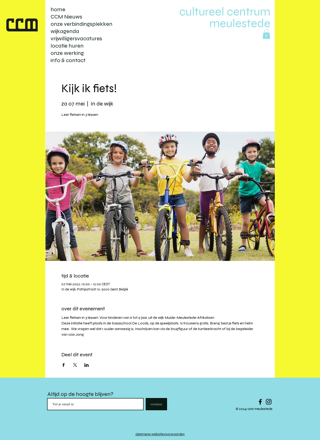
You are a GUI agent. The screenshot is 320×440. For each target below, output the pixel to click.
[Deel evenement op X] (75, 365)
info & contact (68, 60)
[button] (266, 34)
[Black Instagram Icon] (268, 402)
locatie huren (67, 45)
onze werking (67, 53)
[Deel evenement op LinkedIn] (86, 365)
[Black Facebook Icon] (260, 402)
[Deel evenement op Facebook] (63, 365)
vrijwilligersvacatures (76, 38)
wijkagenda (65, 31)
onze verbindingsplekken (81, 24)
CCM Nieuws (66, 16)
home (58, 9)
